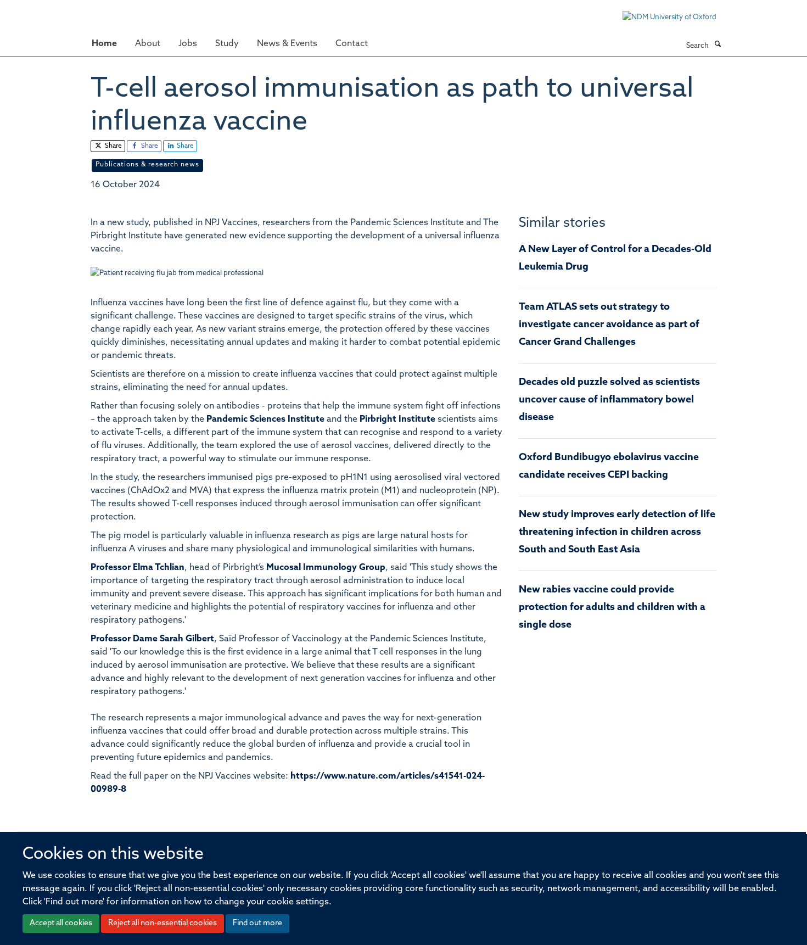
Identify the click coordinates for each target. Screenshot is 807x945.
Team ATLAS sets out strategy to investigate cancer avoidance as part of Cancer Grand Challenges (609, 325)
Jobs (187, 44)
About (147, 44)
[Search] (717, 45)
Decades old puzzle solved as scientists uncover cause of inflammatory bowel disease (609, 400)
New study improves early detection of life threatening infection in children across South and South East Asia (617, 532)
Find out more (257, 923)
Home (104, 44)
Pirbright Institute (397, 419)
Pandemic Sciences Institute (265, 419)
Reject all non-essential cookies (162, 923)
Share (112, 146)
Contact (351, 44)
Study (227, 44)
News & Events (287, 44)
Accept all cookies (61, 923)
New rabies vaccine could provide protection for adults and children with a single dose (612, 607)
